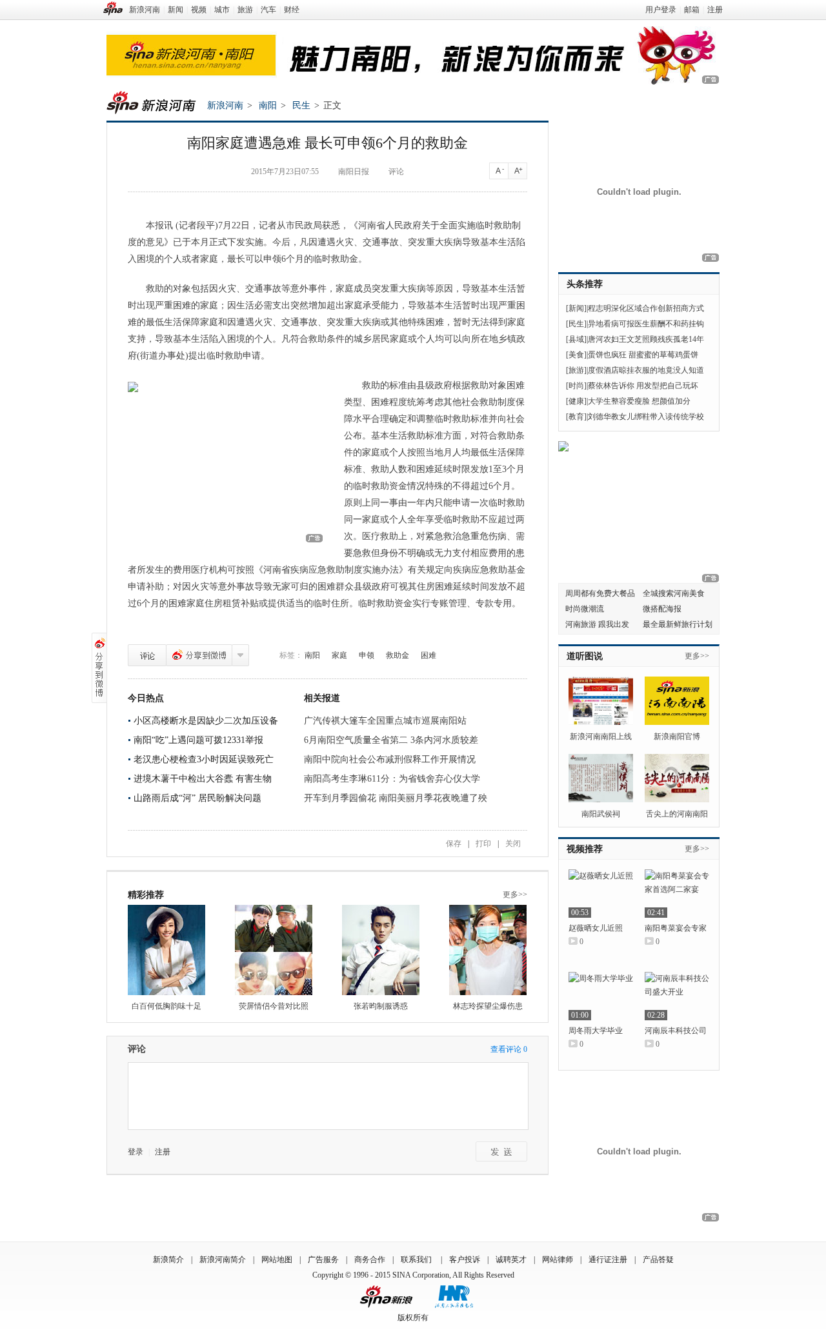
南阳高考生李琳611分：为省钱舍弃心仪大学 (392, 779)
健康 (576, 401)
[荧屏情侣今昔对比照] (273, 950)
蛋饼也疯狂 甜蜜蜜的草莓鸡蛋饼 (643, 354)
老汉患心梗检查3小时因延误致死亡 (204, 759)
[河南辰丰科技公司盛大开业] (677, 996)
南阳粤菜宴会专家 (676, 928)
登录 (135, 1151)
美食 (576, 354)
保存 (453, 843)
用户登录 (660, 9)
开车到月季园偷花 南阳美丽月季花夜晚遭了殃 (395, 798)
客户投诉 (464, 1259)
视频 (198, 9)
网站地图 (276, 1259)
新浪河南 (144, 9)
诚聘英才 (511, 1259)
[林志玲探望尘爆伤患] (488, 950)
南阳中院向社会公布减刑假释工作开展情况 (390, 759)
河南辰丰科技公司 (676, 1030)
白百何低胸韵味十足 (166, 1006)
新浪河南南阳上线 (601, 736)
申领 (366, 655)
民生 (301, 105)
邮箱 (692, 9)
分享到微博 (199, 655)
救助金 (397, 655)
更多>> (515, 894)
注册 (715, 9)
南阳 (268, 105)
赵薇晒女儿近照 (596, 928)
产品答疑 (658, 1259)
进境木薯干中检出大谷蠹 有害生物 (203, 779)
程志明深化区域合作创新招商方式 (646, 308)
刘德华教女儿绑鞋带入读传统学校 (646, 416)
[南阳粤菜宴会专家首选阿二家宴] (677, 893)
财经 (291, 9)
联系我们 (417, 1259)
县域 (576, 339)
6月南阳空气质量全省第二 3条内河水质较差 (391, 740)
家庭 (339, 655)
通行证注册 (608, 1259)
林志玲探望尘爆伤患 (488, 1006)
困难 (428, 655)
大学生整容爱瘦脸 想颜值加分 (639, 401)
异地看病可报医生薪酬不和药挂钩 (646, 323)
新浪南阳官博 (677, 736)
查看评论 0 (508, 1049)
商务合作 (369, 1259)
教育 (576, 416)
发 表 (501, 1152)
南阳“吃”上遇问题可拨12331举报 (198, 740)
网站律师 (557, 1259)
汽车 (268, 9)
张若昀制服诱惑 (381, 1006)
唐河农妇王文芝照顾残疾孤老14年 (646, 339)
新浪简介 (168, 1259)
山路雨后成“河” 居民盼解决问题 (197, 798)
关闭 (513, 843)
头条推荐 (585, 284)
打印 (483, 843)
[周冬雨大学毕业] (601, 996)
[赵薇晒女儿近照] (601, 893)
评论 (396, 171)
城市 (222, 9)
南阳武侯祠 (600, 813)
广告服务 (323, 1259)
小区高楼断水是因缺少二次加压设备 (206, 721)
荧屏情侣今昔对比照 (273, 1006)
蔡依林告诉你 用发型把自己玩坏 (643, 385)
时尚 (576, 385)
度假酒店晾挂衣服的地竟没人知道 (646, 370)
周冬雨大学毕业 (596, 1030)
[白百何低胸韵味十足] (166, 950)
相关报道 (322, 698)
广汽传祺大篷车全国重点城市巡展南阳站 (385, 721)
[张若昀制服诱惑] (380, 950)
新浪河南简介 (222, 1259)
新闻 (175, 9)
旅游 (245, 9)
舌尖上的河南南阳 (677, 813)
